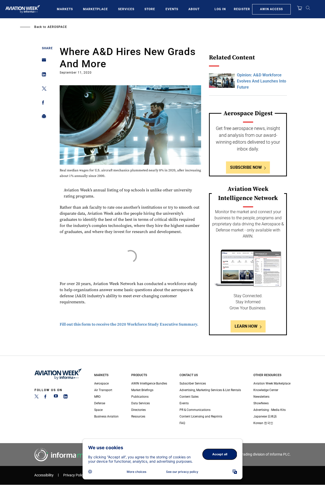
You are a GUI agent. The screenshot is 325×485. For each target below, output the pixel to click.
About (194, 9)
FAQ (182, 423)
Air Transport (103, 390)
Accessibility (44, 475)
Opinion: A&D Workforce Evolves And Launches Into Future (261, 81)
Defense (99, 403)
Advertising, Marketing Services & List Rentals (210, 390)
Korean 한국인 (263, 423)
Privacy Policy (74, 475)
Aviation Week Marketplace (271, 383)
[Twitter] (37, 397)
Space (98, 410)
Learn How (246, 326)
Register (242, 9)
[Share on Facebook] (42, 103)
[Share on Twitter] (42, 89)
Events (172, 9)
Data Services (140, 403)
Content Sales (189, 396)
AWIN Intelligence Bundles (149, 383)
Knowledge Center (265, 390)
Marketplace (95, 9)
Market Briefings (142, 390)
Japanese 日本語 (265, 416)
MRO (97, 396)
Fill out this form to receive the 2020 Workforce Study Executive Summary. (129, 324)
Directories (138, 410)
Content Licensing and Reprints (201, 416)
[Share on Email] (42, 61)
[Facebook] (46, 397)
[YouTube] (56, 397)
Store (149, 9)
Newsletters (261, 396)
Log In (220, 9)
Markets (65, 9)
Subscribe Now (246, 167)
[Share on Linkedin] (42, 75)
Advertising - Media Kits (269, 410)
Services (126, 9)
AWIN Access (271, 9)
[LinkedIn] (65, 397)
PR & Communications (195, 410)
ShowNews (261, 403)
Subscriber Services (193, 383)
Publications (140, 396)
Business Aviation (106, 416)
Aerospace (57, 27)
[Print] (42, 117)
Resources (138, 416)
